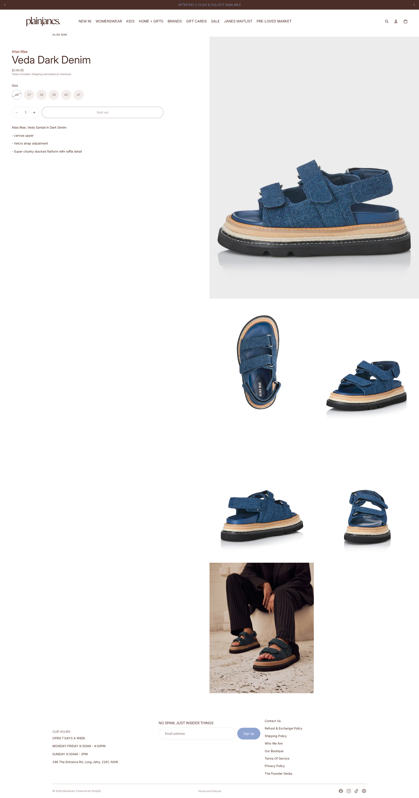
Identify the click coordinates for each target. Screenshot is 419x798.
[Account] (396, 21)
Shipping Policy (276, 736)
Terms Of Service (277, 758)
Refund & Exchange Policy (283, 728)
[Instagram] (348, 791)
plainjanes (68, 791)
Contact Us (273, 721)
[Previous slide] (5, 5)
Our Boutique (274, 751)
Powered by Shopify (88, 791)
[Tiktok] (356, 791)
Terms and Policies (209, 791)
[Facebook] (340, 791)
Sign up (248, 733)
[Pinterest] (364, 791)
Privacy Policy (275, 766)
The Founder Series (278, 773)
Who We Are (274, 743)
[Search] (387, 21)
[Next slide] (414, 5)
